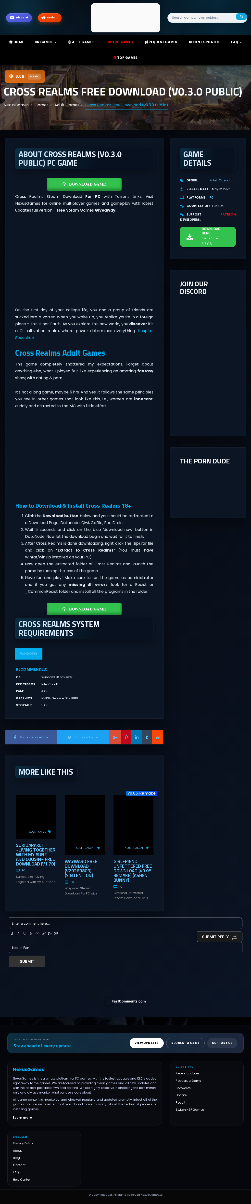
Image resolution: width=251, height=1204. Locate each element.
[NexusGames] (125, 17)
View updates (147, 1043)
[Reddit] (157, 737)
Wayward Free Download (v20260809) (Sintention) (81, 868)
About (17, 1151)
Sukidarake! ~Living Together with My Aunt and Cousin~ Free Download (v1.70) (35, 854)
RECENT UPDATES (204, 42)
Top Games (127, 57)
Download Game (87, 184)
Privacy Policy (23, 1143)
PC (23, 870)
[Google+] (115, 737)
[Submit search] (241, 16)
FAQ (234, 42)
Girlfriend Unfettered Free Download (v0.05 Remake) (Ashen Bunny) (132, 870)
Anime (42, 831)
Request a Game (188, 1081)
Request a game (185, 1043)
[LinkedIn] (136, 737)
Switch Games (119, 42)
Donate (181, 1095)
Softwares (183, 1088)
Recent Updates (187, 1073)
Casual (90, 848)
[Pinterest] (126, 737)
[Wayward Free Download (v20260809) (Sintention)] (85, 825)
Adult (33, 831)
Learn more (22, 1118)
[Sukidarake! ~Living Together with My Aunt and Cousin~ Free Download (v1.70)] (36, 817)
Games (46, 42)
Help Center (21, 1179)
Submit (27, 961)
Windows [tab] (28, 653)
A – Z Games (82, 42)
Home (18, 42)
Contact (19, 1165)
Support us (222, 1043)
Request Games (162, 42)
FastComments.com (129, 1001)
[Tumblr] (147, 737)
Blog (16, 1158)
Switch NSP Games (190, 1110)
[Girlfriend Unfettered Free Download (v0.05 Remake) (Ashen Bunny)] (133, 825)
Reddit (180, 1102)
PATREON (228, 214)
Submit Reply (215, 936)
